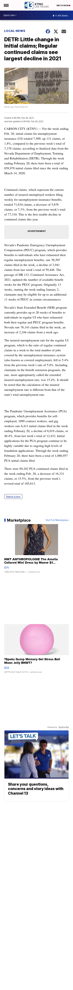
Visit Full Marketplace (57, 520)
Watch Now (63, 5)
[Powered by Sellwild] (63, 727)
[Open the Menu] (6, 5)
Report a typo (13, 496)
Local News (14, 31)
